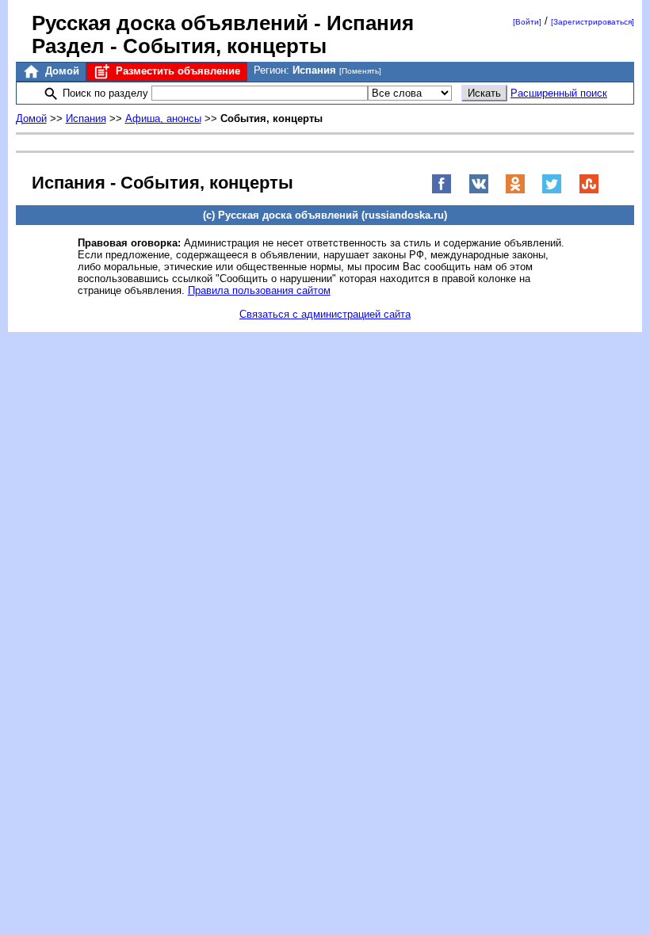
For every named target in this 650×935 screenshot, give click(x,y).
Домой (60, 71)
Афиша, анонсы (163, 118)
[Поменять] (360, 71)
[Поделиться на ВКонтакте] (478, 190)
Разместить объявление (176, 71)
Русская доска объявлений (170, 23)
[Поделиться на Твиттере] (551, 190)
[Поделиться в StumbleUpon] (588, 190)
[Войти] (527, 21)
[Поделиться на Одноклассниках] (515, 190)
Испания (86, 118)
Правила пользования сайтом (259, 290)
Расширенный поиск (558, 93)
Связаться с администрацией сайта (325, 314)
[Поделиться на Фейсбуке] (441, 190)
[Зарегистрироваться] (592, 21)
